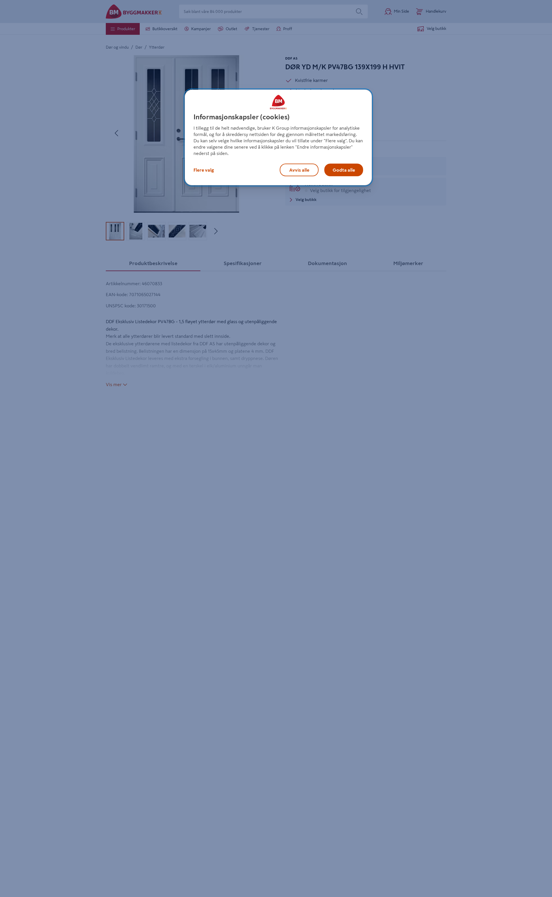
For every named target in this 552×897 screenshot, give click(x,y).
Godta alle (344, 170)
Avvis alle (299, 170)
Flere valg (203, 170)
